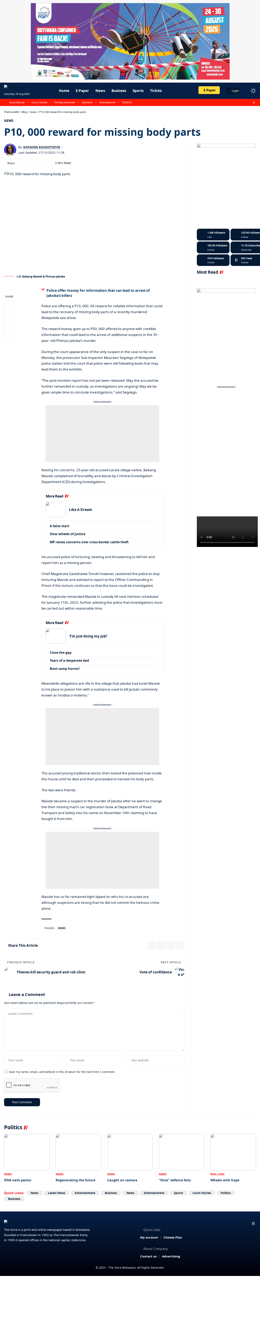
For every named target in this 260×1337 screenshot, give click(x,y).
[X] (236, 102)
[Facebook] (232, 102)
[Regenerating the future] (78, 1152)
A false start (59, 526)
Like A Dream (80, 509)
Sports (178, 1193)
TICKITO (127, 102)
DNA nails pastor (17, 1180)
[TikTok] (249, 102)
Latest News (56, 1193)
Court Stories (39, 102)
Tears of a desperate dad (69, 660)
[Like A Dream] (56, 509)
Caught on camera (122, 1180)
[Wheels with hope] (233, 1152)
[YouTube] (240, 102)
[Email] (30, 163)
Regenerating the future (75, 1180)
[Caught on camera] (130, 1152)
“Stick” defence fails (175, 1180)
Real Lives (217, 1174)
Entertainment (85, 1193)
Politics (226, 1193)
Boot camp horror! (65, 668)
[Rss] (254, 102)
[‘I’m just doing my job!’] (56, 636)
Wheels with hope (224, 1180)
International (107, 102)
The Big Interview (64, 102)
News (8, 120)
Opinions (87, 102)
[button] (246, 90)
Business (111, 1193)
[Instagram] (245, 102)
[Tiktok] (213, 260)
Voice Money (17, 102)
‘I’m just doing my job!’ (88, 636)
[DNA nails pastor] (27, 1152)
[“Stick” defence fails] (181, 1152)
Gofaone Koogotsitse (41, 147)
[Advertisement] (102, 433)
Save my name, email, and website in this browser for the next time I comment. (62, 1072)
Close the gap (61, 652)
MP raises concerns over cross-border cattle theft (89, 542)
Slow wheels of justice (67, 534)
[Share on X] (21, 163)
